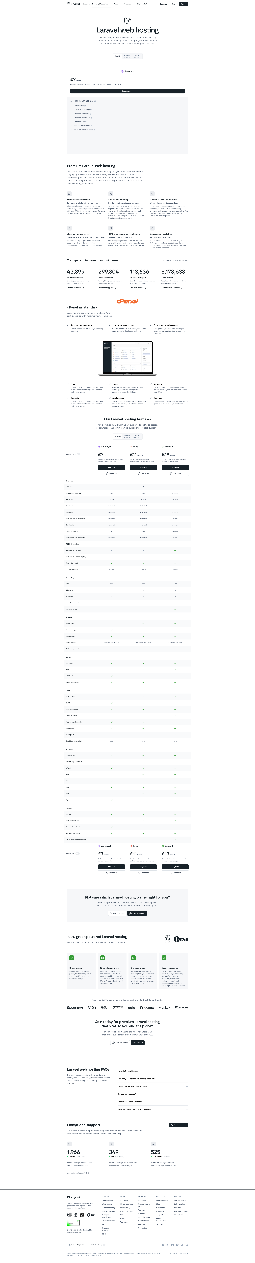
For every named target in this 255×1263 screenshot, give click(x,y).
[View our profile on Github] (187, 1245)
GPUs (122, 1215)
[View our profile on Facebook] (163, 1245)
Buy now (111, 467)
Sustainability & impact (170, 288)
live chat (70, 1083)
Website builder (108, 1221)
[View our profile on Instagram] (168, 1245)
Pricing (123, 1218)
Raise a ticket (179, 1204)
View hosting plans (106, 288)
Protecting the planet (144, 1205)
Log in (174, 4)
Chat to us (113, 473)
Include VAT (70, 454)
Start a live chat (138, 913)
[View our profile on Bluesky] (177, 1245)
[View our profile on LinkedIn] (172, 1245)
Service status (180, 1201)
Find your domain (136, 288)
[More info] (80, 101)
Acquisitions (161, 1215)
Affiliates (160, 1211)
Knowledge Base (83, 1080)
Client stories (143, 1221)
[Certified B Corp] (167, 939)
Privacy (175, 1253)
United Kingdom (77, 1245)
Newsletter (160, 1208)
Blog (158, 1204)
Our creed (142, 1201)
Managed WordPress (106, 1216)
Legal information (161, 1220)
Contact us (142, 1228)
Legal (169, 1253)
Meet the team (144, 1217)
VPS (103, 1224)
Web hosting (107, 1204)
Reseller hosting (108, 1211)
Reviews (141, 1224)
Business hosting (108, 1208)
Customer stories (74, 288)
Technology (125, 1222)
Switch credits (162, 1201)
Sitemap (159, 1224)
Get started (138, 1043)
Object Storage (126, 1211)
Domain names (107, 1201)
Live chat (177, 1208)
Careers (141, 1214)
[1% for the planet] (181, 939)
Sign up (184, 4)
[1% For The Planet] (91, 1215)
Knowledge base (181, 1211)
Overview (124, 1201)
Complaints (178, 1215)
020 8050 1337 (118, 913)
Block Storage (125, 1208)
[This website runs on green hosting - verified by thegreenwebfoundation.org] (73, 1223)
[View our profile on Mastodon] (182, 1245)
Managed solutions (105, 1229)
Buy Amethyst (127, 91)
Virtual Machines (126, 1204)
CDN (104, 1234)
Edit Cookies (184, 1253)
